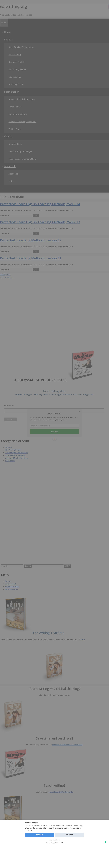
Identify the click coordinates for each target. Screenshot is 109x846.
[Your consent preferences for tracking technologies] (105, 842)
